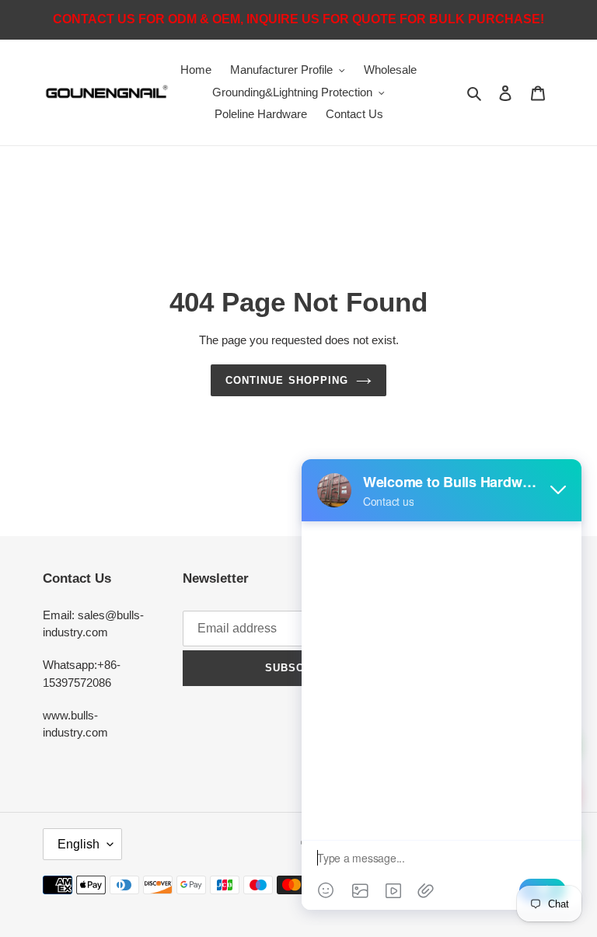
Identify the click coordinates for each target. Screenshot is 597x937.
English (79, 844)
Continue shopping (286, 380)
